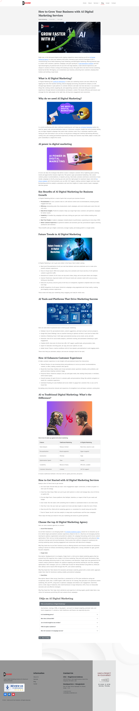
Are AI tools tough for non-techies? (51, 622)
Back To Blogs (46, 637)
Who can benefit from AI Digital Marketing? (53, 604)
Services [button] (96, 3)
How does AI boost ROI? (47, 618)
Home (84, 3)
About (90, 3)
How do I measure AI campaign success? (52, 631)
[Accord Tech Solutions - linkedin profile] (9, 694)
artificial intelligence (59, 81)
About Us (36, 677)
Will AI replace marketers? (48, 626)
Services (36, 679)
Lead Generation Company (86, 63)
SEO (98, 538)
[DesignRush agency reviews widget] (16, 687)
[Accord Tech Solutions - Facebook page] (5, 694)
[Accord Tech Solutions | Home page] (27, 3)
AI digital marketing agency (73, 532)
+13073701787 (67, 691)
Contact (114, 3)
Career (108, 3)
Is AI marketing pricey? (47, 614)
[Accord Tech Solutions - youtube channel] (13, 694)
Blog (102, 3)
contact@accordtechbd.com (70, 693)
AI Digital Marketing (86, 127)
